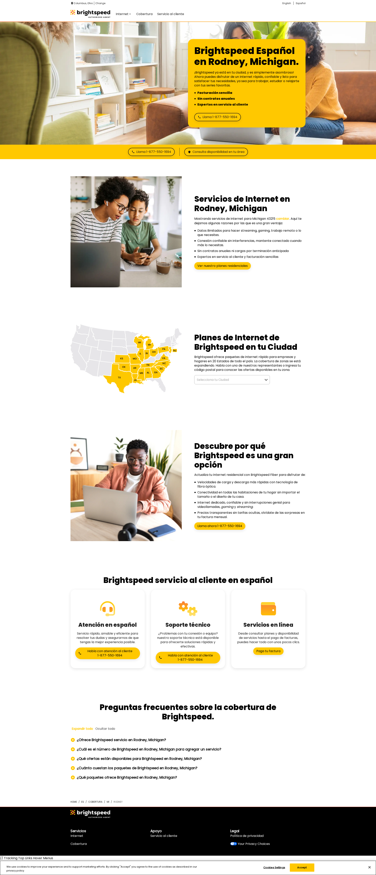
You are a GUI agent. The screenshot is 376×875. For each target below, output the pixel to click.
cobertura (95, 801)
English (286, 3)
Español (301, 3)
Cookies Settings (274, 867)
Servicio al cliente (163, 836)
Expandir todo (82, 728)
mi (108, 801)
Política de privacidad (247, 836)
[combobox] (227, 379)
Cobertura (78, 844)
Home (73, 801)
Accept (302, 867)
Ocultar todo (105, 728)
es (82, 801)
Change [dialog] (100, 3)
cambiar (282, 218)
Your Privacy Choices (254, 844)
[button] (266, 380)
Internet (76, 836)
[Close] (369, 867)
